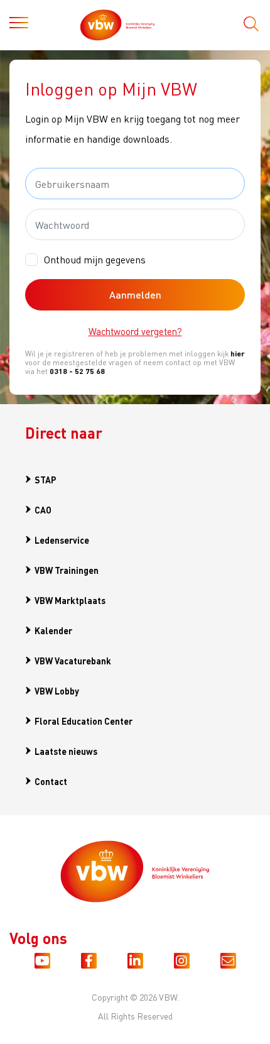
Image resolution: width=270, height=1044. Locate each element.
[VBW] (130, 25)
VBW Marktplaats (70, 600)
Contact (51, 781)
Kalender (53, 630)
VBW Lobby (57, 690)
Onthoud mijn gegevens (95, 259)
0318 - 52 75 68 (77, 371)
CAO (43, 509)
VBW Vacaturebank (73, 660)
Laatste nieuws (66, 751)
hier (237, 353)
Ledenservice (62, 540)
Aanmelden (135, 294)
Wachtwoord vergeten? (135, 331)
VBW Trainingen (67, 570)
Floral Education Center (83, 721)
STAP (46, 479)
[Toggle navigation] (18, 25)
